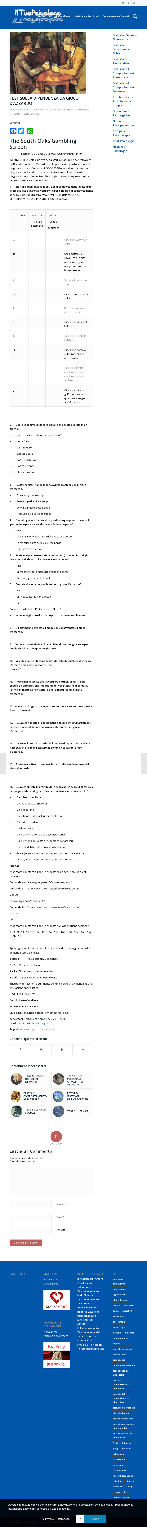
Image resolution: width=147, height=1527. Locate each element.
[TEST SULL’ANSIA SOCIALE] (144, 763)
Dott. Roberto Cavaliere (27, 114)
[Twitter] (123, 3)
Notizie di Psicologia (120, 149)
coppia (116, 1343)
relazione (118, 1481)
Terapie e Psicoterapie (121, 133)
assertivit (127, 1310)
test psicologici (121, 1497)
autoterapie (119, 1327)
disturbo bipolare (122, 1413)
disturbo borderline (123, 1418)
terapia (130, 1486)
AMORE (81, 1324)
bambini (117, 1332)
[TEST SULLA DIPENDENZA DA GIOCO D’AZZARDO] (51, 63)
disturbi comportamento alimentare (121, 1384)
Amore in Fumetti (87, 1307)
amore (116, 1305)
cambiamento (120, 1338)
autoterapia (119, 1321)
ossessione (119, 1459)
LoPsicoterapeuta (88, 1328)
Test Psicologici (82, 109)
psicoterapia (119, 1470)
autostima (118, 1316)
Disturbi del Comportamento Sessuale (124, 87)
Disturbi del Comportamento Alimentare (124, 73)
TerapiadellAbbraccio (90, 1348)
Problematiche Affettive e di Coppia (123, 101)
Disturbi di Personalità (121, 61)
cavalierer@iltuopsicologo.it (32, 1023)
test (54, 1029)
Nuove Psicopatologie (123, 123)
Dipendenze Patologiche (61, 109)
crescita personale (123, 1348)
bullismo (129, 1332)
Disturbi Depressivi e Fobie (121, 49)
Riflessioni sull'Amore (90, 1278)
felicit (116, 1443)
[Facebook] (128, 3)
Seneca (130, 1481)
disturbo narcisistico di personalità (123, 1425)
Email (60, 1217)
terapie (117, 1492)
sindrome (118, 1486)
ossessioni (118, 1464)
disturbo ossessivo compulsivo (123, 1435)
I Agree (95, 1518)
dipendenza (119, 1359)
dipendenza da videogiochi (121, 1372)
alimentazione (120, 1299)
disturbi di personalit (124, 1407)
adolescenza (119, 1289)
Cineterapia (84, 1340)
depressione (119, 1354)
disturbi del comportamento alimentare (121, 1398)
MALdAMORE (85, 1320)
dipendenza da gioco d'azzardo (33, 1029)
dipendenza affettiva (124, 1365)
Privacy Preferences (57, 1518)
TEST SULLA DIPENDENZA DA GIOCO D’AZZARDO (44, 101)
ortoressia (118, 1454)
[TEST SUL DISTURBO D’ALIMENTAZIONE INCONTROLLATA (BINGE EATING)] (3, 763)
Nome (60, 1204)
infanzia (126, 1443)
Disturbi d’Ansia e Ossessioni (125, 37)
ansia (116, 1310)
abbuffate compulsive (119, 1281)
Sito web (60, 1229)
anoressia (129, 1305)
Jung (115, 1448)
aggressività (119, 1294)
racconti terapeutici (123, 1475)
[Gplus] (134, 3)
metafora (126, 1448)
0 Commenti (37, 109)
